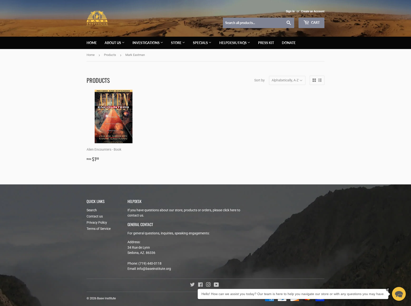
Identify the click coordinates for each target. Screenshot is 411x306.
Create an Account (312, 11)
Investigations (146, 43)
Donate (289, 43)
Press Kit (266, 43)
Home (92, 43)
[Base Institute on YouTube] (216, 285)
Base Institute (106, 298)
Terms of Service (99, 229)
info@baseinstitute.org (154, 269)
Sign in (290, 11)
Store (176, 43)
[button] (399, 294)
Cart (315, 22)
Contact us (95, 216)
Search (92, 210)
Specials (201, 43)
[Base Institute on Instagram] (208, 285)
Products (110, 55)
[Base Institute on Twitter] (192, 285)
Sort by (259, 80)
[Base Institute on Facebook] (200, 285)
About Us (113, 43)
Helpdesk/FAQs (233, 43)
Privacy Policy (97, 222)
